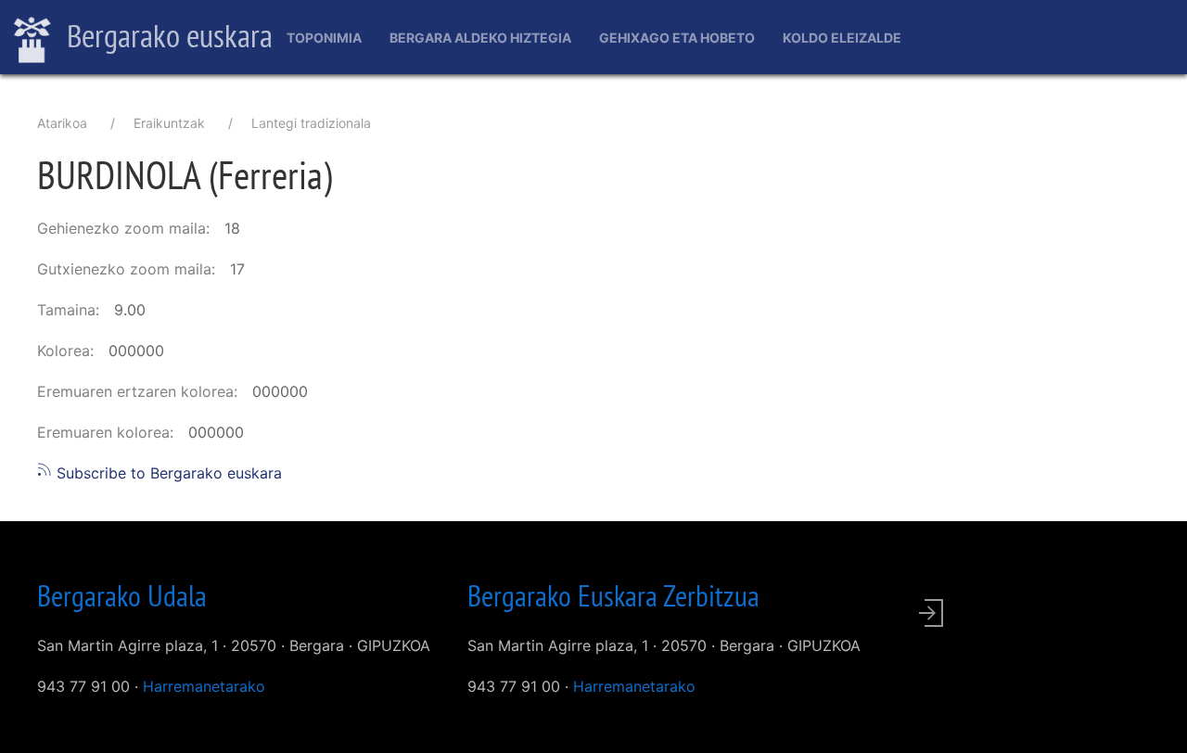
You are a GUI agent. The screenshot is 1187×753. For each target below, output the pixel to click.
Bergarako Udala (122, 595)
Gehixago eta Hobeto (677, 37)
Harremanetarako (204, 686)
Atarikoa (62, 123)
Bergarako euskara (166, 35)
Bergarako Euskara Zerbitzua (613, 595)
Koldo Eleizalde (842, 37)
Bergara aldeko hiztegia (480, 37)
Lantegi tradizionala (311, 123)
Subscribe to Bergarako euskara (167, 473)
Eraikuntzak (169, 123)
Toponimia (324, 37)
